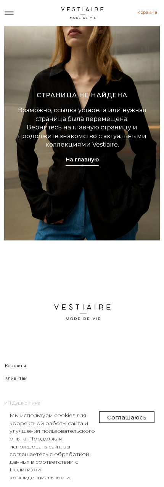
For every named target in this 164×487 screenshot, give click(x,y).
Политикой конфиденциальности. (40, 473)
